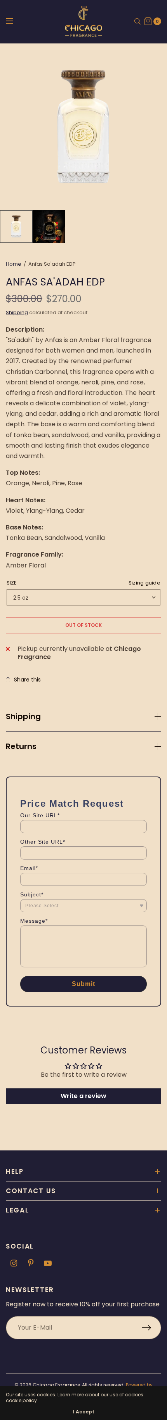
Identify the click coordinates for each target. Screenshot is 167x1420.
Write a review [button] (83, 1095)
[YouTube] (48, 1263)
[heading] (72, 804)
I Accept (83, 1412)
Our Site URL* (40, 815)
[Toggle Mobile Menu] (14, 21)
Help (15, 1171)
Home (13, 264)
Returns (21, 746)
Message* (34, 921)
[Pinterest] (30, 1263)
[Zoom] (83, 126)
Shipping (17, 312)
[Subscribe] (151, 1327)
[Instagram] (13, 1263)
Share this (27, 679)
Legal (17, 1210)
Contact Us (31, 1190)
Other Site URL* (42, 841)
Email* (29, 868)
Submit (84, 984)
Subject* (31, 894)
